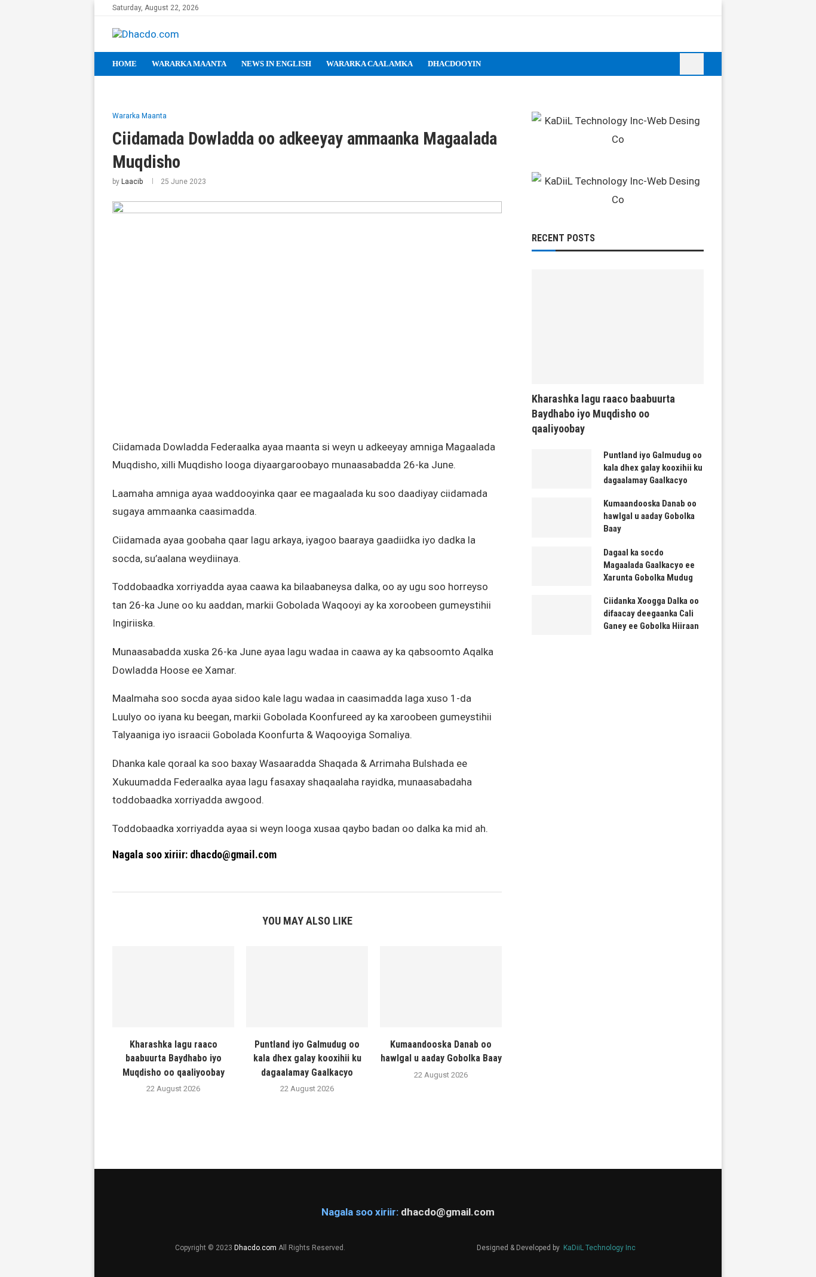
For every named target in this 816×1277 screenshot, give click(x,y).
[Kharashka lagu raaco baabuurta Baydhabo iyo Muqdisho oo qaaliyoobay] (173, 986)
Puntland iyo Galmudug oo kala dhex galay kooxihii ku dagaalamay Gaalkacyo (307, 1058)
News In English (276, 63)
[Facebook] (658, 8)
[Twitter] (672, 8)
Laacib (132, 181)
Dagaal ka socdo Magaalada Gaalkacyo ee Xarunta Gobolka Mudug (649, 565)
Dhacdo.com (255, 1248)
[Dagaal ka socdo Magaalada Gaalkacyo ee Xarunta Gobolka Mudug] (561, 567)
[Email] (700, 8)
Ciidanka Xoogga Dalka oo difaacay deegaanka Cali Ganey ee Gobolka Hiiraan (651, 613)
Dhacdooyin (454, 63)
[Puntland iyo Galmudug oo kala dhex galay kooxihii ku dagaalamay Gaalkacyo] (307, 986)
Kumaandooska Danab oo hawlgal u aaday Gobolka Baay (650, 516)
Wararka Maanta (189, 63)
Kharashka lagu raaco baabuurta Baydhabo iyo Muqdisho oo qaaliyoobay (173, 1058)
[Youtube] (686, 8)
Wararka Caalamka (369, 63)
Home (124, 63)
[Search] (692, 64)
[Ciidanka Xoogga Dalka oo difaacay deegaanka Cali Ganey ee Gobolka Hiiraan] (561, 615)
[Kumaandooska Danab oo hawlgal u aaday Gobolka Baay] (441, 986)
